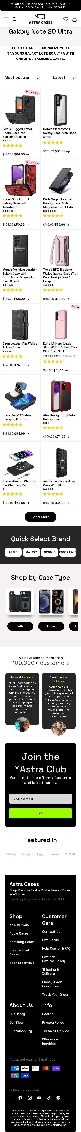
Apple (13, 552)
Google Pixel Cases (19, 952)
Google (49, 552)
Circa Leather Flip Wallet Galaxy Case (20, 345)
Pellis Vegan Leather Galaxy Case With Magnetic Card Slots (58, 203)
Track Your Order (55, 994)
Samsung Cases (22, 941)
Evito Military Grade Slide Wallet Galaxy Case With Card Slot (60, 347)
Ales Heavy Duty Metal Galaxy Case (59, 417)
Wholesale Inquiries (50, 1041)
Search (47, 1014)
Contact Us (51, 931)
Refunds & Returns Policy (53, 958)
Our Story (17, 1014)
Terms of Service (55, 1030)
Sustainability (21, 1030)
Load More (40, 516)
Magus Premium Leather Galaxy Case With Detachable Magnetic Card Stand (20, 275)
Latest (59, 77)
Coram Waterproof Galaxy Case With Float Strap (59, 133)
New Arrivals (19, 924)
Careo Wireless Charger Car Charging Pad (19, 483)
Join (40, 813)
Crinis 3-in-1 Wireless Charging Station (17, 417)
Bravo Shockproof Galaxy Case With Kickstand (16, 203)
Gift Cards (50, 940)
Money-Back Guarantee (52, 983)
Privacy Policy (53, 1022)
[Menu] (6, 19)
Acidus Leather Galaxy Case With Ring (59, 483)
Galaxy (31, 552)
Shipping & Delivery (50, 971)
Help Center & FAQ (56, 948)
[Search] (14, 19)
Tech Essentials (22, 962)
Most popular (17, 77)
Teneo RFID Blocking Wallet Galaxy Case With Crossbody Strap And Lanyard (60, 275)
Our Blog (16, 1022)
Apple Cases (19, 933)
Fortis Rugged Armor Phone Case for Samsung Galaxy (17, 133)
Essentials (67, 552)
